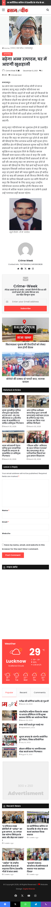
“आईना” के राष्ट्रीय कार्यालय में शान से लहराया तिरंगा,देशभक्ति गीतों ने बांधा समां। (12, 867)
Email (5, 522)
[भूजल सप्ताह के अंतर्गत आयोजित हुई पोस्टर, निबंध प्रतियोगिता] (9, 740)
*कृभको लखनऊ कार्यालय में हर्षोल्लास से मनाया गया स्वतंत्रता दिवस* (37, 867)
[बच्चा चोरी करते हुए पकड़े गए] (9, 728)
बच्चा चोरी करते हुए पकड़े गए (31, 724)
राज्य (13, 48)
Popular (9, 692)
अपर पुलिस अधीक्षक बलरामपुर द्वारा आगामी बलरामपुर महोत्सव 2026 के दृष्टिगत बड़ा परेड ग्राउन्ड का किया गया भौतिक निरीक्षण (38, 416)
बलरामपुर (29, 48)
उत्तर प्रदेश (20, 48)
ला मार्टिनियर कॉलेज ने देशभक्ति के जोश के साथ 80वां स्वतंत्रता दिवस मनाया (37, 830)
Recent (23, 692)
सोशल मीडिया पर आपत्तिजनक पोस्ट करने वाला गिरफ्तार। (32, 750)
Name (5, 510)
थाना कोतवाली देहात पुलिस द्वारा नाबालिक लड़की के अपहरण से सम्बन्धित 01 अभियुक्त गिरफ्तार (11, 450)
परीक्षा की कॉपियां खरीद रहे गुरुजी (34, 701)
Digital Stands (29, 889)
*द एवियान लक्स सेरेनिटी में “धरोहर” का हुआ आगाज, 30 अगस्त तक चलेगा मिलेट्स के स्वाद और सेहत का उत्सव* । (13, 833)
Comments (40, 692)
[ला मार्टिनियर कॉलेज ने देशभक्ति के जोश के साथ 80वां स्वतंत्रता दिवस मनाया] (38, 817)
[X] (25, 268)
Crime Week (10, 71)
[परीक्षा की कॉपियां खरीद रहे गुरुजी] (9, 704)
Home (7, 48)
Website (6, 533)
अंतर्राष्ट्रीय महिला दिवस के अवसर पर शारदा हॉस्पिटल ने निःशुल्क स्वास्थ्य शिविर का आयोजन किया (33, 714)
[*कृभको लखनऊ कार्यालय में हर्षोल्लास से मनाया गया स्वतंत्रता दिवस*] (38, 854)
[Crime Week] (18, 9)
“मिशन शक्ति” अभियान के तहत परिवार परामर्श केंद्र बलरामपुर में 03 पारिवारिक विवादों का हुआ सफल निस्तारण (37, 450)
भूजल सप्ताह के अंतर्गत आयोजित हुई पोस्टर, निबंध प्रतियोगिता (33, 738)
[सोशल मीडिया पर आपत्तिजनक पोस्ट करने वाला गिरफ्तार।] (9, 752)
